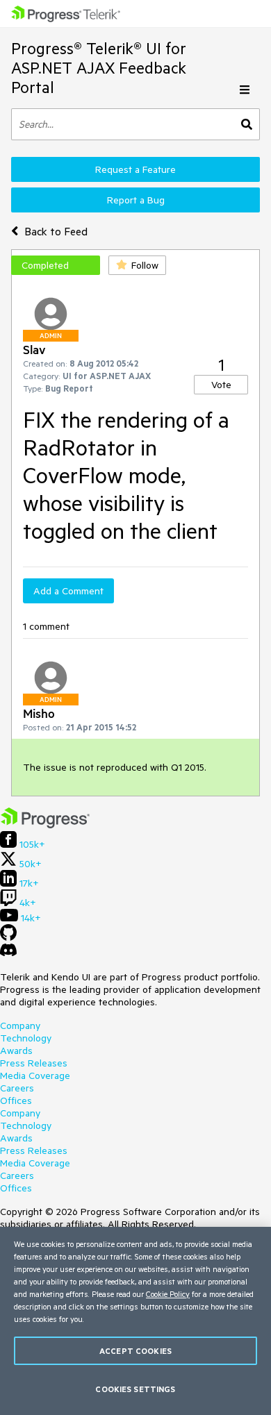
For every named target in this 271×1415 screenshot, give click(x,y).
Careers (17, 1088)
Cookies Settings (135, 1389)
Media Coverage (35, 1075)
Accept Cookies (135, 1351)
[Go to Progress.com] (45, 825)
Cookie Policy (168, 1294)
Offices (16, 1100)
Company (20, 1025)
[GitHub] (8, 937)
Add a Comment (68, 591)
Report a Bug (136, 200)
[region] (135, 1321)
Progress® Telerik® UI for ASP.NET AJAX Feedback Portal (98, 67)
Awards (16, 1050)
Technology (25, 1038)
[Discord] (8, 953)
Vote (221, 384)
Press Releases (33, 1063)
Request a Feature (135, 169)
